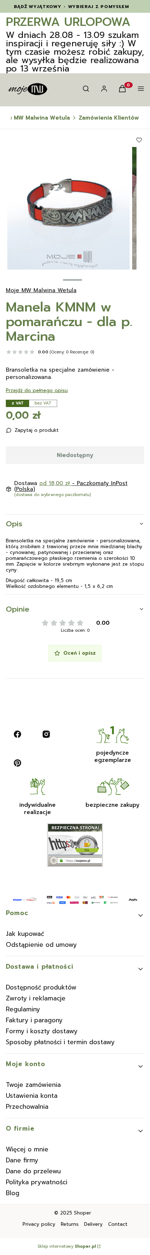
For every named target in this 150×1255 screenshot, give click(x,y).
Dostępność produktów (41, 987)
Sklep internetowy (67, 1247)
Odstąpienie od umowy (41, 944)
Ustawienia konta (32, 1095)
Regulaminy (23, 1009)
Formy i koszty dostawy (42, 1031)
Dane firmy (22, 1160)
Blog (12, 1193)
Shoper (82, 1212)
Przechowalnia (27, 1106)
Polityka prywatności (36, 1182)
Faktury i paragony (34, 1020)
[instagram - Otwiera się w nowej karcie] (46, 734)
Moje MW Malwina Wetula (41, 290)
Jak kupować (25, 933)
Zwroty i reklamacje (36, 998)
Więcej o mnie (27, 1149)
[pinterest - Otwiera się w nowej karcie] (17, 763)
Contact (117, 1224)
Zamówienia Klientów (109, 117)
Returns (70, 1224)
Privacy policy (39, 1224)
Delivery (93, 1224)
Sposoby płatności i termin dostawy (60, 1042)
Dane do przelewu (33, 1171)
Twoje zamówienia (33, 1084)
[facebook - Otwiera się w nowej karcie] (17, 734)
